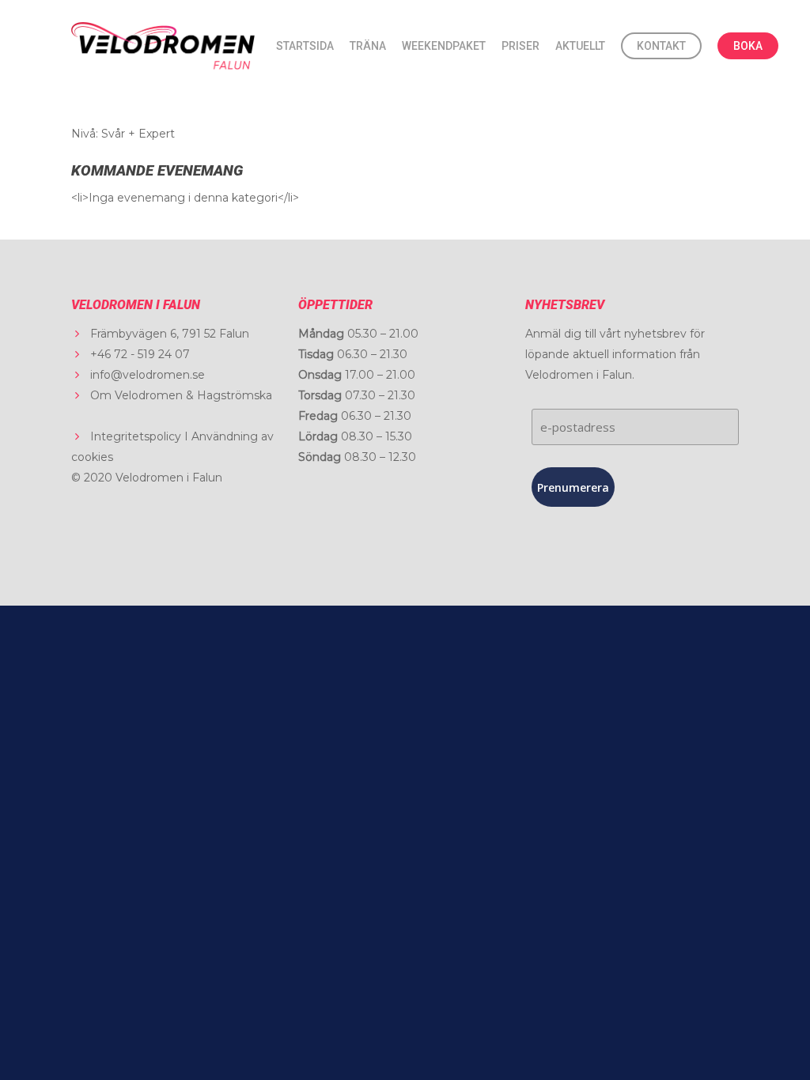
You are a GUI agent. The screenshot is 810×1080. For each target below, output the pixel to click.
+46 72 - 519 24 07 (140, 354)
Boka (748, 46)
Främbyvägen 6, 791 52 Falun (169, 334)
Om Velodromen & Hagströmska (181, 395)
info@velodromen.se (147, 375)
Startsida (305, 46)
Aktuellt (580, 46)
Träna (368, 46)
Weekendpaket (444, 46)
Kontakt (661, 46)
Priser (520, 46)
